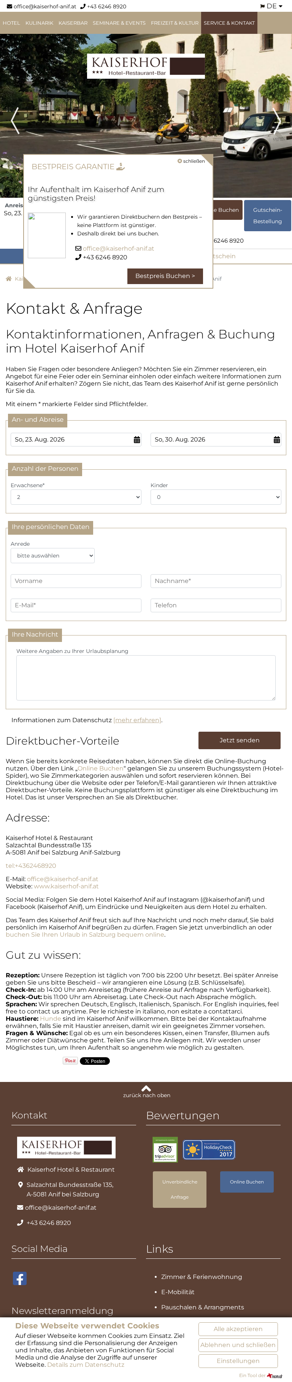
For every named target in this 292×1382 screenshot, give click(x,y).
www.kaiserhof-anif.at (66, 886)
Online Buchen (219, 210)
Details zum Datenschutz (85, 1364)
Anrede (20, 543)
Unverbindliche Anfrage (179, 1189)
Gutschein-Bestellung (267, 216)
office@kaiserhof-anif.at (44, 6)
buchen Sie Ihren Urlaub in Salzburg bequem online (85, 934)
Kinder (159, 485)
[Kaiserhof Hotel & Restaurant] (146, 65)
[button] (22, 112)
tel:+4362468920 (31, 865)
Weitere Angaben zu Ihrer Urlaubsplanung (72, 651)
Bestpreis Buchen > (165, 276)
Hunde (50, 1018)
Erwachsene (27, 485)
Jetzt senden (240, 740)
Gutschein (219, 256)
